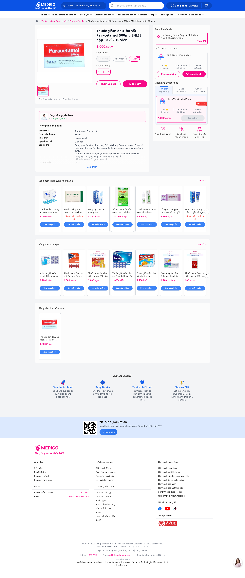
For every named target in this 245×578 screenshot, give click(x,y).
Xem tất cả (201, 181)
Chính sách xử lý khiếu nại (169, 472)
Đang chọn (193, 118)
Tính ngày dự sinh (41, 476)
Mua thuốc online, (101, 562)
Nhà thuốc (182, 14)
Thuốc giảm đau (77, 21)
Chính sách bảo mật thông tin (170, 488)
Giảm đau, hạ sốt (58, 21)
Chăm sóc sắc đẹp (103, 492)
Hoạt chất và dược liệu (105, 516)
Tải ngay (110, 432)
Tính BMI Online (41, 472)
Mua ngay (135, 83)
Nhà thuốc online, (117, 562)
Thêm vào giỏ (108, 83)
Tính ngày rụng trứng (43, 480)
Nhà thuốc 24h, (132, 562)
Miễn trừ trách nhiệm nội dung (171, 496)
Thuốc (44, 21)
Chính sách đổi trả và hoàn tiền (171, 480)
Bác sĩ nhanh (125, 565)
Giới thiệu (38, 468)
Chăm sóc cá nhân (103, 496)
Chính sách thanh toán (167, 468)
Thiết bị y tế (101, 500)
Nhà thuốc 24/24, (85, 562)
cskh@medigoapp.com (79, 496)
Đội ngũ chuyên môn (105, 480)
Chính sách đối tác (103, 468)
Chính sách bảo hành (167, 484)
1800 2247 (84, 492)
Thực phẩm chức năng (105, 504)
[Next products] (206, 211)
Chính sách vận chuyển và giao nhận (173, 476)
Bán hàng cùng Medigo (106, 472)
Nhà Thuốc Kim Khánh (179, 55)
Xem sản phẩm (168, 74)
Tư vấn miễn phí (194, 74)
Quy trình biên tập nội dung (170, 492)
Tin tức (99, 520)
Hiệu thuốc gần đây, (147, 562)
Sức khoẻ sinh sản (103, 508)
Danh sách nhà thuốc (105, 476)
